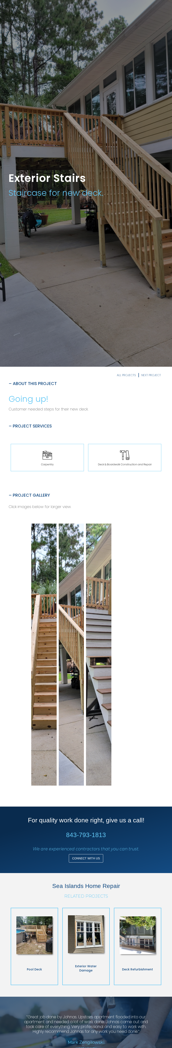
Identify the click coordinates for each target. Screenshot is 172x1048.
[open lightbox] (44, 654)
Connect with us (86, 858)
